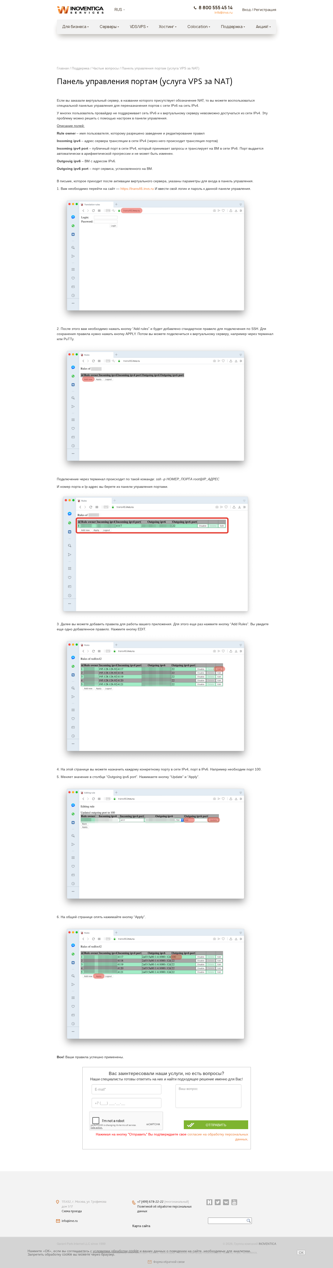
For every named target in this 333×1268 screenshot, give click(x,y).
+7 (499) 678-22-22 (150, 1201)
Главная (63, 68)
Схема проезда (72, 1211)
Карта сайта (141, 1225)
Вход (246, 9)
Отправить (216, 1124)
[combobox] (126, 9)
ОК (301, 1252)
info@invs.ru (70, 1221)
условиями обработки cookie (116, 1250)
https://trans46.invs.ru (137, 189)
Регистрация (265, 9)
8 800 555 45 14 (216, 8)
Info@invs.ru (224, 13)
